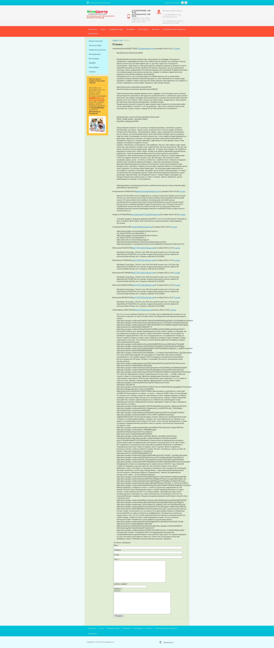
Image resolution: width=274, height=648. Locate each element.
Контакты (155, 29)
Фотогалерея (94, 58)
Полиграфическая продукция (173, 29)
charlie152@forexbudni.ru (141, 227)
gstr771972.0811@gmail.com (143, 248)
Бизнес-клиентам (95, 41)
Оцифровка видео (116, 29)
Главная (92, 72)
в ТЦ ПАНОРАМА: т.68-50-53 (141, 11)
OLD (121, 40)
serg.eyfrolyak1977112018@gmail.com (145, 214)
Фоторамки (130, 29)
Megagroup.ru (168, 642)
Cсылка (177, 49)
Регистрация (94, 67)
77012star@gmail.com (145, 49)
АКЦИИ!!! (92, 63)
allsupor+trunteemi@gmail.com (147, 191)
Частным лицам (95, 45)
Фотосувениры (95, 54)
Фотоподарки (143, 29)
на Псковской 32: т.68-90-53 (141, 15)
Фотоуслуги (92, 29)
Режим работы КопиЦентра (100, 3)
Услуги (103, 29)
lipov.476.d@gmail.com (144, 310)
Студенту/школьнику (97, 50)
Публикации (93, 33)
